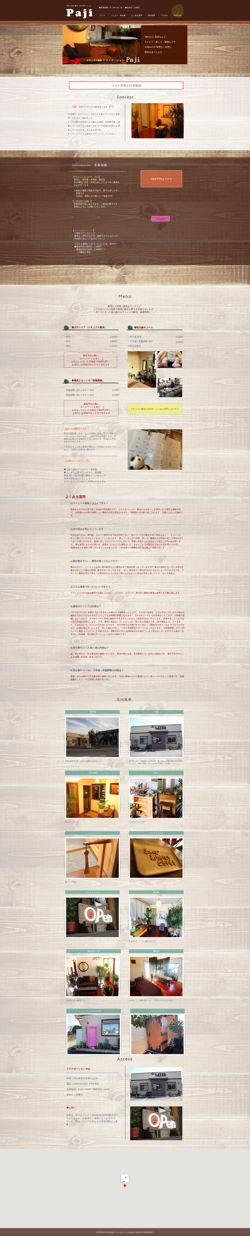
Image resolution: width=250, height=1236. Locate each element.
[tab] (128, 593)
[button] (158, 120)
